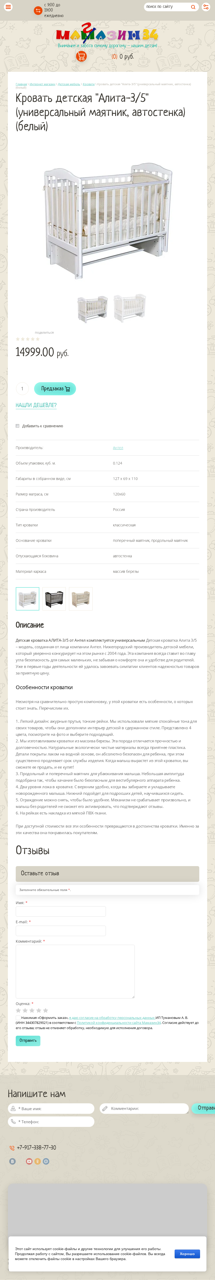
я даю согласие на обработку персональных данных (112, 1017)
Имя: (22, 902)
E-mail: (23, 921)
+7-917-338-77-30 (36, 1148)
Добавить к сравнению (42, 425)
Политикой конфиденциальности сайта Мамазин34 (119, 1022)
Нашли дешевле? (36, 405)
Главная (21, 84)
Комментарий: (30, 941)
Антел (118, 447)
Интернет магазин (42, 84)
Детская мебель (69, 84)
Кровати (89, 84)
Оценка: (25, 1003)
